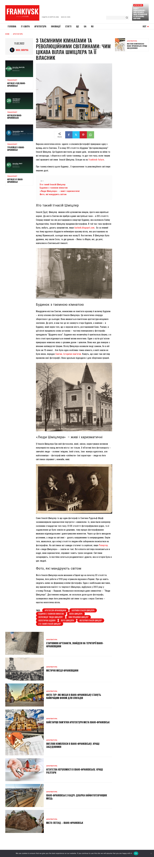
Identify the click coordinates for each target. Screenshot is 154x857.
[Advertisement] (133, 70)
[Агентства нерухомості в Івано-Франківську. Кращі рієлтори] (24, 769)
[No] (151, 853)
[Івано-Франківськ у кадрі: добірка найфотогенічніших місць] (24, 795)
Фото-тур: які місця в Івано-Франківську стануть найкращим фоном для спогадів (73, 696)
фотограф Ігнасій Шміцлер (91, 620)
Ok (136, 853)
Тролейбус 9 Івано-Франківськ (16, 148)
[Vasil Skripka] (13, 50)
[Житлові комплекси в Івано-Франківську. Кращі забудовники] (24, 743)
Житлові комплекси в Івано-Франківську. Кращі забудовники (72, 745)
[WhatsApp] (90, 134)
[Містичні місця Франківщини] (24, 669)
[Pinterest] (83, 134)
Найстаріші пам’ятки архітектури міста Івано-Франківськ (78, 722)
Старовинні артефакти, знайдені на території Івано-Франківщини (74, 644)
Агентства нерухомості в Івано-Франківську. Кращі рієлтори (74, 771)
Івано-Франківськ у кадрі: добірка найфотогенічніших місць (76, 796)
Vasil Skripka (22, 50)
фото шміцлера (67, 620)
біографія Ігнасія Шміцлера (83, 610)
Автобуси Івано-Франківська (14, 116)
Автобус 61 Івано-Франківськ (15, 180)
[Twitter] (76, 134)
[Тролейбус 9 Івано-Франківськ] (19, 132)
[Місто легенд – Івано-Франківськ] (24, 821)
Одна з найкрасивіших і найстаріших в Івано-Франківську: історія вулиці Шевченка (140, 13)
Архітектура (138, 5)
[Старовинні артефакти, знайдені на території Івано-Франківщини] (24, 643)
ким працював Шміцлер (78, 617)
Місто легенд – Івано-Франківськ (64, 823)
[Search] (127, 18)
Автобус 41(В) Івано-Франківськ (16, 84)
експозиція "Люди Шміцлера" (50, 617)
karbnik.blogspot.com (84, 227)
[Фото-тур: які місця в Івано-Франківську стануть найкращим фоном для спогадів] (24, 694)
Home (7, 34)
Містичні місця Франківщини (62, 670)
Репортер (103, 545)
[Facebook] (68, 134)
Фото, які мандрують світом (53, 194)
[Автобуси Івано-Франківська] (19, 101)
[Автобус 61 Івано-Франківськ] (19, 165)
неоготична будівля (46, 620)
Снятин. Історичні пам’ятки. (68, 353)
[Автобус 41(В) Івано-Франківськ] (19, 68)
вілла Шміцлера (75, 613)
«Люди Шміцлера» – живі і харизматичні (60, 190)
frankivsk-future (96, 159)
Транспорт (12, 80)
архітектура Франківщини (55, 610)
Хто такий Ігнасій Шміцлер (53, 184)
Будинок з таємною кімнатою (54, 187)
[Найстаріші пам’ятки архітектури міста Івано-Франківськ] (24, 720)
